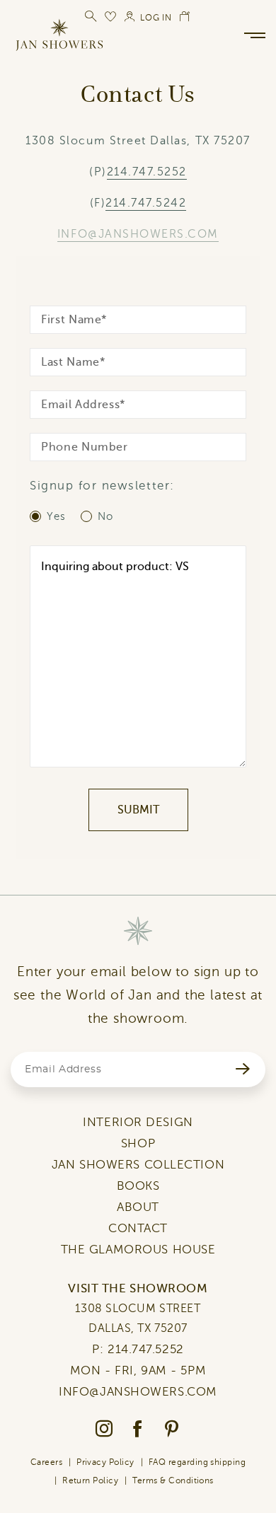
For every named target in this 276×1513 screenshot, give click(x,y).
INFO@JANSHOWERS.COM (138, 234)
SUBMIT (138, 810)
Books (138, 1186)
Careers (46, 1462)
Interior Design (137, 1122)
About (138, 1207)
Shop (138, 1143)
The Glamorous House (138, 1249)
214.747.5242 (145, 203)
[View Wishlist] (111, 16)
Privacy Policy (105, 1462)
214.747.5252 (147, 172)
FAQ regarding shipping (197, 1462)
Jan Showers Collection (138, 1164)
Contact (138, 1228)
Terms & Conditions (173, 1480)
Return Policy (90, 1480)
